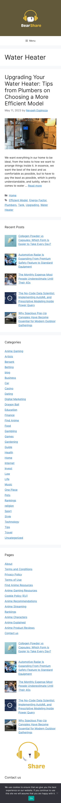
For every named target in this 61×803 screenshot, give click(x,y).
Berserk (9, 361)
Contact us (11, 633)
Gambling (11, 431)
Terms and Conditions (18, 569)
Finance (10, 415)
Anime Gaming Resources (21, 590)
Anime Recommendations (21, 601)
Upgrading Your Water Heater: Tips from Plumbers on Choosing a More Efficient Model (29, 90)
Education (11, 409)
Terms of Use (13, 579)
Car (7, 383)
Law (7, 473)
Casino (9, 388)
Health (9, 452)
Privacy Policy (13, 574)
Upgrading (32, 205)
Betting (9, 367)
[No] (57, 793)
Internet (9, 463)
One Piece (11, 489)
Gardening (11, 441)
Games (9, 436)
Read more (35, 185)
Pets (7, 495)
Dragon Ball (12, 404)
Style (8, 516)
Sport (8, 511)
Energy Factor (37, 200)
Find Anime (12, 420)
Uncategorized (14, 537)
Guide (8, 447)
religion (9, 505)
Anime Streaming (15, 606)
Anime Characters (16, 617)
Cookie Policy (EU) (16, 595)
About (8, 563)
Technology (12, 521)
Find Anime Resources (19, 585)
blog (7, 372)
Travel (8, 532)
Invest (8, 468)
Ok (31, 798)
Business (10, 377)
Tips (7, 527)
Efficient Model (18, 200)
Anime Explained (15, 622)
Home (12, 195)
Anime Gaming (14, 351)
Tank (21, 205)
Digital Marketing (15, 399)
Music (8, 484)
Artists (9, 356)
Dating (9, 393)
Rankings (10, 500)
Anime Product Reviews (20, 627)
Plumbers (11, 205)
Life (7, 479)
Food (8, 425)
